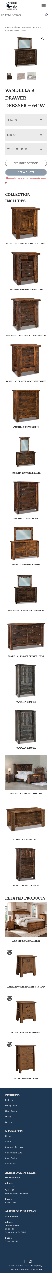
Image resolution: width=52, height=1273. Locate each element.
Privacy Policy (36, 1266)
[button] (42, 38)
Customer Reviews (14, 1147)
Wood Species (17, 149)
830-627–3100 (11, 1202)
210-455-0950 (11, 1241)
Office (8, 1116)
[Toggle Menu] (44, 5)
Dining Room (11, 1105)
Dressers (26, 27)
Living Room (11, 1111)
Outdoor (9, 1122)
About (8, 1141)
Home (7, 27)
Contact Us (10, 1163)
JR (6, 182)
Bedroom (16, 27)
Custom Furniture (13, 1152)
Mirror (12, 134)
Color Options (11, 1158)
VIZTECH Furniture (34, 1269)
